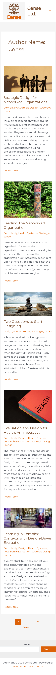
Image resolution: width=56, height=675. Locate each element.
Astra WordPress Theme (28, 666)
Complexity (10, 107)
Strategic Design (28, 107)
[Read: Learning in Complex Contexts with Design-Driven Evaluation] (28, 517)
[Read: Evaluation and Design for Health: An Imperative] (28, 406)
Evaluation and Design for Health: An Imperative (25, 430)
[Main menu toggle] (50, 11)
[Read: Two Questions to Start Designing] (28, 303)
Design (8, 331)
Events (17, 331)
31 (37, 621)
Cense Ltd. (34, 10)
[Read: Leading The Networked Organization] (28, 199)
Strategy (44, 107)
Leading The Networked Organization (24, 225)
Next (28, 627)
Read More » (11, 171)
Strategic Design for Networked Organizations (25, 100)
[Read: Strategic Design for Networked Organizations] (28, 79)
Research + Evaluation (17, 441)
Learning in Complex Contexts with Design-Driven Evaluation (28, 538)
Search (28, 644)
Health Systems (28, 233)
